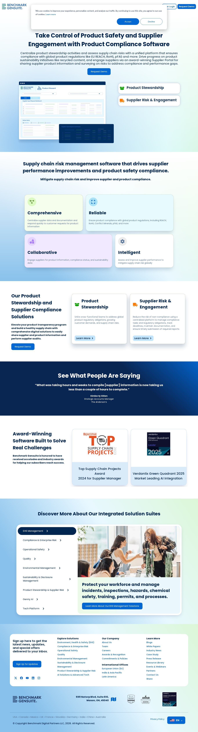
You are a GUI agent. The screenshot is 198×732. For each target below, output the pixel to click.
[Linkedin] (33, 678)
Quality (61, 654)
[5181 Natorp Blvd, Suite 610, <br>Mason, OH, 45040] (113, 699)
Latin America (109, 676)
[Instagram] (39, 678)
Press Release (153, 658)
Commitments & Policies (115, 658)
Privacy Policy (157, 719)
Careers (106, 650)
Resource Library (155, 662)
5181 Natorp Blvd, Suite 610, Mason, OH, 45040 (92, 698)
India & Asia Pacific (112, 672)
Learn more (51, 14)
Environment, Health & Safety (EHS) (75, 642)
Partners (150, 670)
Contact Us (152, 674)
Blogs (149, 642)
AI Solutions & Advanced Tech (73, 674)
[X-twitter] (16, 678)
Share (149, 678)
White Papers (153, 646)
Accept (128, 21)
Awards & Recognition (113, 654)
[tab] (47, 531)
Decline (151, 21)
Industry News (153, 650)
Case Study (152, 654)
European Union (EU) (113, 668)
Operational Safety (67, 650)
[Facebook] (21, 678)
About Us (107, 642)
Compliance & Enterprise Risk (72, 646)
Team (105, 646)
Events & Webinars (156, 666)
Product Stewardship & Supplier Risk (76, 670)
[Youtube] (27, 678)
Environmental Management (72, 658)
